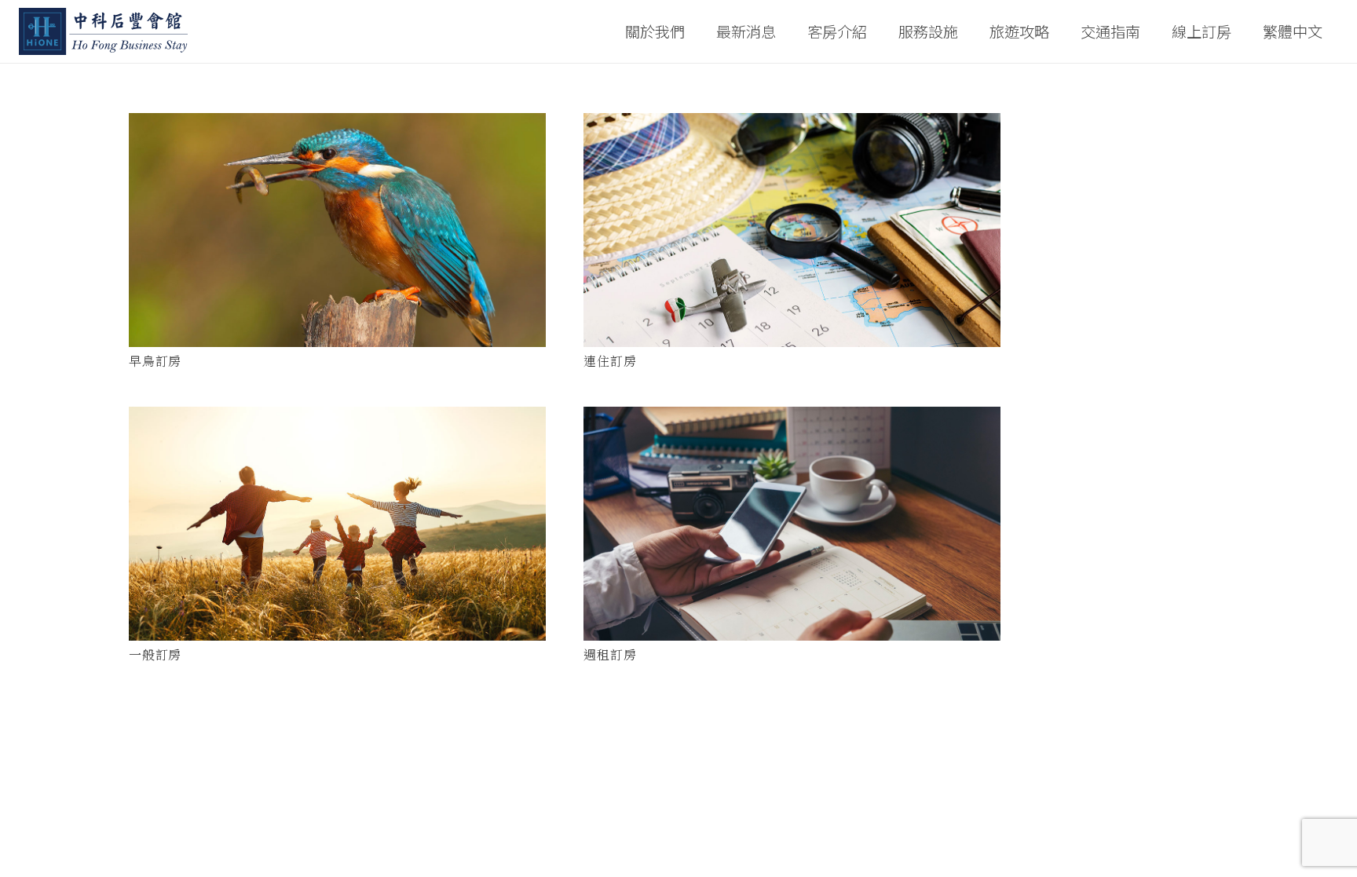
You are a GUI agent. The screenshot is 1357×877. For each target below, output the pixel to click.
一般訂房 (155, 654)
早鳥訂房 (155, 361)
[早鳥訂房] (337, 230)
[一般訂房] (337, 524)
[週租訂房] (791, 524)
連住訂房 (609, 361)
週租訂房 (609, 654)
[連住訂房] (791, 230)
